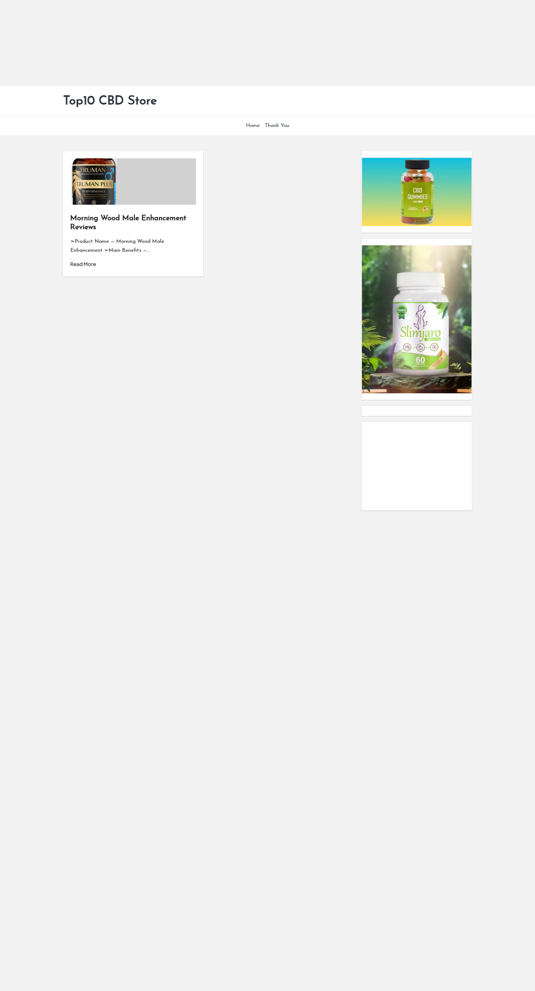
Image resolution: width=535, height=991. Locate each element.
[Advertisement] (186, 43)
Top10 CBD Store (110, 101)
